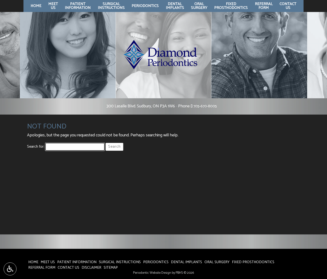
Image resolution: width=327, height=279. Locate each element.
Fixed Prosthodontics (253, 262)
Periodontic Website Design (152, 273)
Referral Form (41, 268)
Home (36, 6)
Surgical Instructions (120, 262)
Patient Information (76, 262)
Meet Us (48, 262)
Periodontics (145, 6)
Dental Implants (186, 262)
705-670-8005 (205, 106)
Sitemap (111, 268)
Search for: (35, 147)
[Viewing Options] (10, 268)
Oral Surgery (217, 262)
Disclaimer (91, 268)
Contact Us (68, 268)
